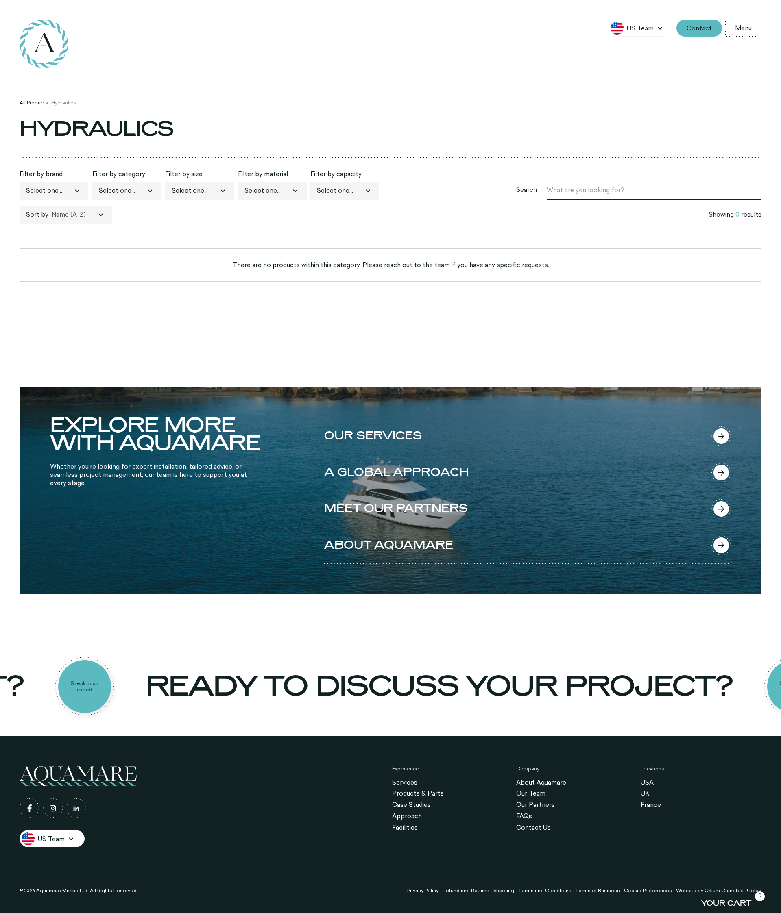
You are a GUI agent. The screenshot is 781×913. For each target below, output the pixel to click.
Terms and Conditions (545, 890)
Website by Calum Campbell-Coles (718, 890)
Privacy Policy (422, 890)
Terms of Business (597, 890)
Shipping (503, 890)
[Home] (44, 44)
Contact (699, 28)
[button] (641, 28)
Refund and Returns (466, 890)
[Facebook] (29, 808)
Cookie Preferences (648, 890)
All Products (34, 102)
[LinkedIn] (76, 808)
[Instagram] (53, 808)
